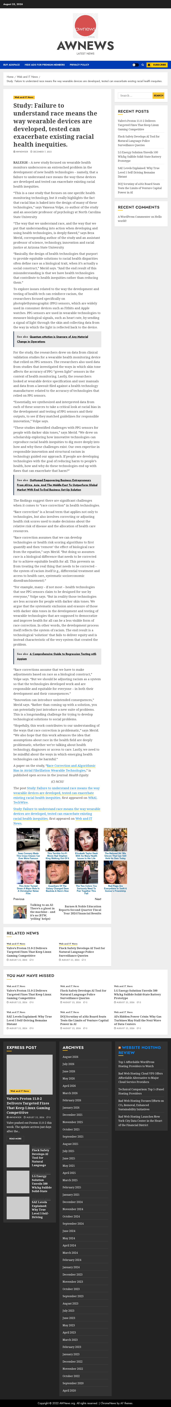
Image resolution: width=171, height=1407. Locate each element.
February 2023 (72, 1347)
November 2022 (73, 1369)
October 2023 (71, 1289)
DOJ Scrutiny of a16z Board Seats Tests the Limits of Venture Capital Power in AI (140, 188)
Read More (15, 1138)
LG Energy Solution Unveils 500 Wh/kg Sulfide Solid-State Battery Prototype (139, 156)
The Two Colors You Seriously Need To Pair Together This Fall (86, 890)
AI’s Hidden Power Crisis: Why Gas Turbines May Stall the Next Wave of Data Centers (137, 1020)
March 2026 (70, 1093)
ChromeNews (108, 1403)
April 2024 (69, 1245)
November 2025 (73, 1122)
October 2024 (71, 1216)
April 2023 (69, 1332)
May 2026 (69, 1078)
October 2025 (71, 1129)
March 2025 (70, 1180)
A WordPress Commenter (134, 217)
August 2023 (70, 1303)
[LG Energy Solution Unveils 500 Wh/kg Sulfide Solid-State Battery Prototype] (18, 1182)
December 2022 (72, 1361)
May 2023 (69, 1325)
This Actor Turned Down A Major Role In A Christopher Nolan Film (28, 890)
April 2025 (69, 1173)
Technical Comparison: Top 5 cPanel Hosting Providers (141, 1091)
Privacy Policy (79, 64)
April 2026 (69, 1086)
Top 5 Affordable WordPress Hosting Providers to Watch (136, 1064)
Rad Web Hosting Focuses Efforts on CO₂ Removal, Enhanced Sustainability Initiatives (141, 1105)
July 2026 (68, 1064)
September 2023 (73, 1296)
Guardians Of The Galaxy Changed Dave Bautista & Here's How (57, 888)
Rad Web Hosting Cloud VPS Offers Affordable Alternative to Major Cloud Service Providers (140, 1078)
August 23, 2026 (18, 960)
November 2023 (73, 1282)
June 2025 (69, 1158)
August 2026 (70, 1057)
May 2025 (69, 1166)
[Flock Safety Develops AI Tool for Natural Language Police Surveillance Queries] (18, 1156)
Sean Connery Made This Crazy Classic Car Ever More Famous (28, 856)
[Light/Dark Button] (135, 65)
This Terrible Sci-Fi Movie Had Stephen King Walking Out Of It (57, 856)
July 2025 (68, 1151)
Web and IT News (24, 97)
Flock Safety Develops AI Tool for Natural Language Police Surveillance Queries (82, 951)
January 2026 (71, 1107)
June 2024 (69, 1231)
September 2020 (73, 1383)
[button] (143, 65)
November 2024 (73, 1209)
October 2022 (71, 1376)
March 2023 (70, 1340)
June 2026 (69, 1071)
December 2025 (72, 1115)
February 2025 (72, 1187)
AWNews (85, 45)
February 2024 (72, 1260)
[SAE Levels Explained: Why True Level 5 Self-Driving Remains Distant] (18, 1208)
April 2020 (69, 1390)
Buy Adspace (11, 64)
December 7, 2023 (42, 152)
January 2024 (71, 1267)
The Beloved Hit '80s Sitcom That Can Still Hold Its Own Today (115, 856)
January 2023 (71, 1354)
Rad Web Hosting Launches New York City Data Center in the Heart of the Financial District (140, 1121)
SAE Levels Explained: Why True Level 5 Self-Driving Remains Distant (138, 172)
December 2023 (72, 1274)
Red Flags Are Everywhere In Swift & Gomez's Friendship (115, 888)
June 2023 (69, 1318)
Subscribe (159, 64)
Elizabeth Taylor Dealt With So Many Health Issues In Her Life (86, 856)
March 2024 (70, 1253)
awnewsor (22, 152)
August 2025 (70, 1144)
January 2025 (71, 1194)
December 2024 (72, 1202)
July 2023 (68, 1310)
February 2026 (72, 1100)
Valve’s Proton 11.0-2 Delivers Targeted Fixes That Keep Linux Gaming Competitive (29, 951)
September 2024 (73, 1223)
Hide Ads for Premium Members (45, 64)
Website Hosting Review (139, 1050)
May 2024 (69, 1238)
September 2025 (73, 1136)
